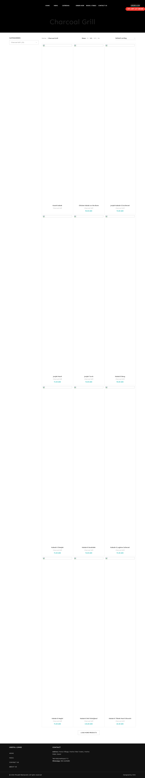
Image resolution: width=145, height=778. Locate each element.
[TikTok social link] (75, 767)
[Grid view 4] (111, 38)
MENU (11, 758)
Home (44, 38)
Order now (135, 5)
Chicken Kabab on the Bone (89, 205)
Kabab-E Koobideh (88, 547)
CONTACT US (14, 762)
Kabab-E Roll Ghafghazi (88, 718)
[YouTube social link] (72, 767)
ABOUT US (13, 767)
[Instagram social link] (69, 767)
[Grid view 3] (108, 38)
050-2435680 (61, 761)
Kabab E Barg (120, 376)
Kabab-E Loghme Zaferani (120, 547)
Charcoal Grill (57, 208)
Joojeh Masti (57, 376)
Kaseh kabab (57, 205)
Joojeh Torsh (88, 376)
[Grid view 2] (104, 38)
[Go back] (47, 22)
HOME (11, 753)
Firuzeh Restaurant (21, 775)
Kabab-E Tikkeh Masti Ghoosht (120, 718)
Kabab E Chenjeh (57, 547)
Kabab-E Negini (57, 718)
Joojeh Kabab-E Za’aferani (120, 205)
